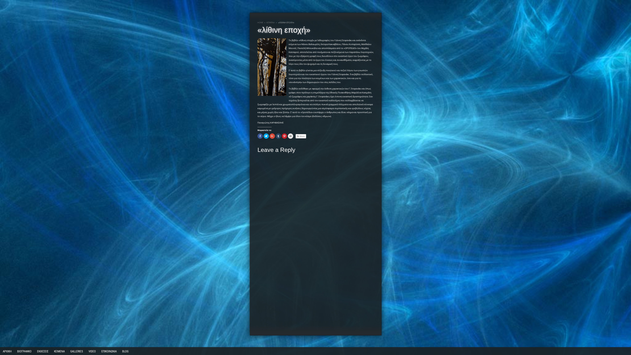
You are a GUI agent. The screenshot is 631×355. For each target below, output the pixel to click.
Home (260, 22)
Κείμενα (271, 22)
